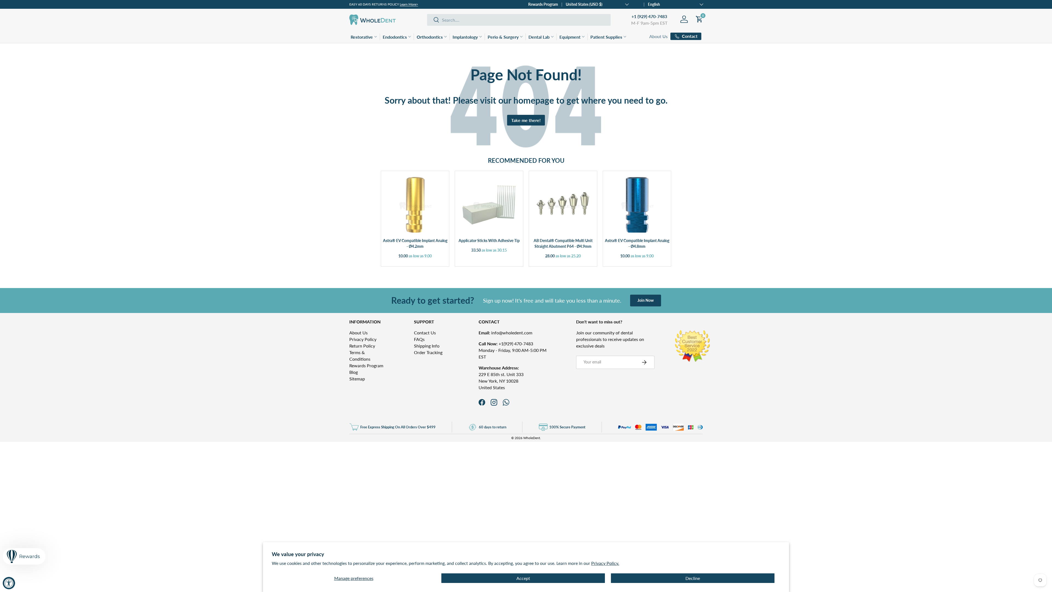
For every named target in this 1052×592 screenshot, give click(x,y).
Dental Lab (539, 36)
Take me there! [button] (526, 120)
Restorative (362, 36)
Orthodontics (430, 36)
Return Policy (362, 345)
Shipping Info (426, 345)
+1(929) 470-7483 (506, 343)
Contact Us (425, 332)
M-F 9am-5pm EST (649, 22)
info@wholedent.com (505, 332)
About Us (658, 36)
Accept (523, 578)
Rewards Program (543, 4)
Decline (692, 578)
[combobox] (519, 20)
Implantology (465, 36)
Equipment (570, 36)
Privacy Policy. (605, 563)
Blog (353, 372)
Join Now (646, 300)
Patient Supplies (606, 36)
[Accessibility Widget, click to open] (9, 583)
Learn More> (409, 4)
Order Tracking (428, 352)
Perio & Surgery (503, 36)
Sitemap (357, 378)
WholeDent (531, 438)
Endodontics (395, 36)
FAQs (419, 339)
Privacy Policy (362, 339)
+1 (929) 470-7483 (649, 16)
